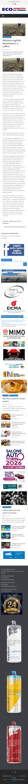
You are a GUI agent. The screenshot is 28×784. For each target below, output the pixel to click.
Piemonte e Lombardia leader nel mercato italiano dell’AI (18, 536)
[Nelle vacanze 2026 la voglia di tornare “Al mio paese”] (5, 528)
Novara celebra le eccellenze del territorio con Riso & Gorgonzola (18, 424)
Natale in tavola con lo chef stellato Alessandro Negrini (18, 442)
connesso (10, 236)
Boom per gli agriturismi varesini (17, 415)
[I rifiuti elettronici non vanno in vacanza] (14, 269)
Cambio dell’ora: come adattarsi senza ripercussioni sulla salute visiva (19, 433)
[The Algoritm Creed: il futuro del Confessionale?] (5, 545)
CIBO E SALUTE (5, 395)
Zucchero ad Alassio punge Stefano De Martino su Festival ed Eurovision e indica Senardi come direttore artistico (13, 321)
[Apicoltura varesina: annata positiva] (14, 386)
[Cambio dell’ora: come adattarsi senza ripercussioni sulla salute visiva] (5, 434)
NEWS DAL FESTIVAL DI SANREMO (12, 316)
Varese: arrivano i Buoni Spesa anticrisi (14, 227)
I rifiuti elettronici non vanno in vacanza (13, 278)
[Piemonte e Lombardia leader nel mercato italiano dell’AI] (5, 537)
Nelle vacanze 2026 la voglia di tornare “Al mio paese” (18, 527)
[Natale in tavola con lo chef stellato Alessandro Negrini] (5, 443)
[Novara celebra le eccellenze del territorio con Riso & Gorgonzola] (5, 425)
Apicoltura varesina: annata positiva (13, 399)
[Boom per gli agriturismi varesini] (5, 416)
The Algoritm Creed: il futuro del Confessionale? (18, 544)
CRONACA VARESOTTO (7, 37)
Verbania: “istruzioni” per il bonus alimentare (12, 222)
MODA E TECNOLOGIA (7, 275)
